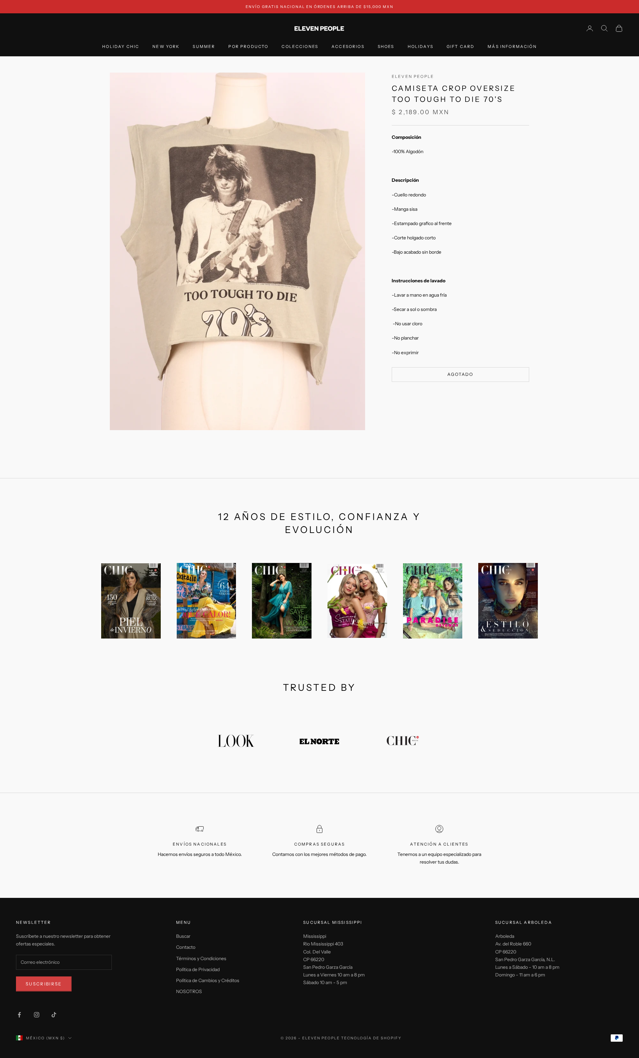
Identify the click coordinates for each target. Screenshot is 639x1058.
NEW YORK (165, 46)
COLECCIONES (300, 46)
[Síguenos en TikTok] (54, 1014)
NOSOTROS (189, 991)
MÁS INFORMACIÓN (512, 46)
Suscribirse (44, 983)
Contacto (185, 947)
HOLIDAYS (420, 46)
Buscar (183, 936)
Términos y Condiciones (201, 958)
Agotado (460, 374)
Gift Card (460, 46)
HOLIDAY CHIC (120, 46)
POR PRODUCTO (248, 46)
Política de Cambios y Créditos (207, 980)
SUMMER (204, 46)
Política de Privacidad (198, 969)
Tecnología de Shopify (371, 1038)
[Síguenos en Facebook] (19, 1014)
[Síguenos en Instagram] (36, 1014)
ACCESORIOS (347, 46)
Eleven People (413, 76)
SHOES (386, 46)
